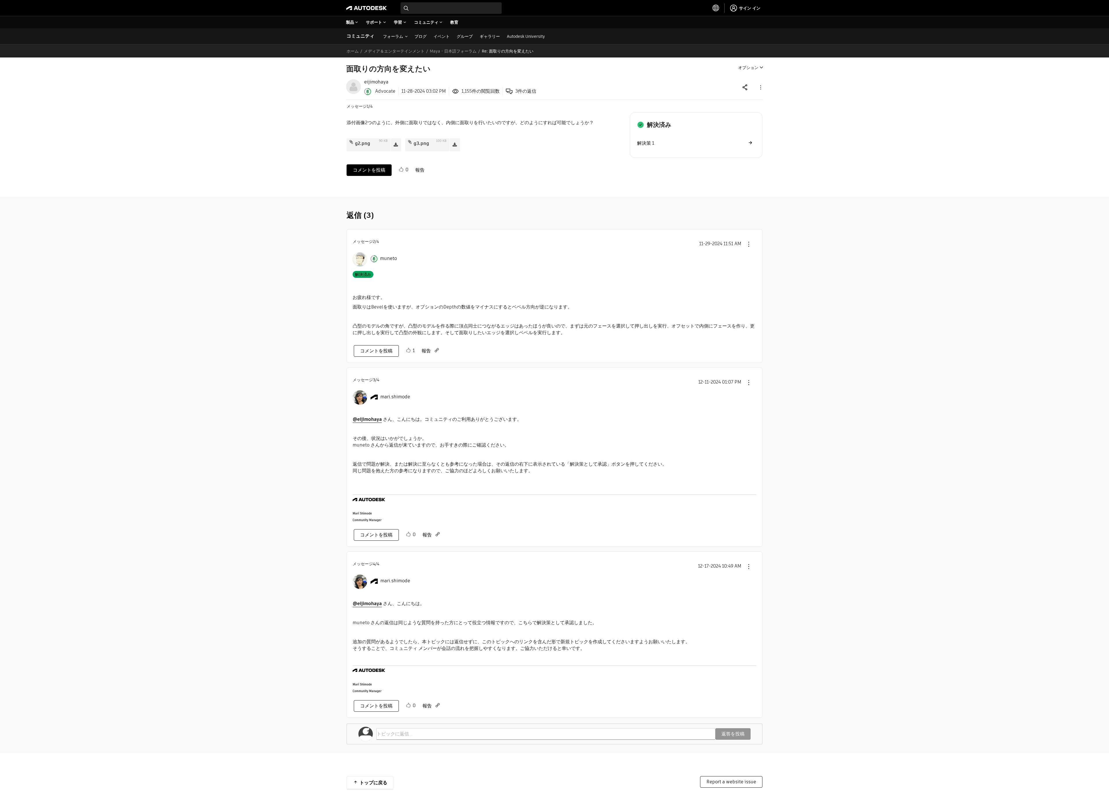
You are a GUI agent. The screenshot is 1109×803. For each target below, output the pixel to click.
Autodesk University (526, 36)
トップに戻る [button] (373, 782)
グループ (465, 36)
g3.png (421, 143)
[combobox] (451, 8)
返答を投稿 (733, 733)
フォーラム (393, 36)
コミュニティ (360, 36)
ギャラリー (490, 36)
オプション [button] (748, 67)
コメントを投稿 (369, 170)
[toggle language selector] (716, 8)
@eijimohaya (367, 419)
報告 (420, 170)
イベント (441, 36)
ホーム (353, 51)
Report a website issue (731, 781)
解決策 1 (645, 143)
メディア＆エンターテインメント (394, 51)
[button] (760, 87)
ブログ (420, 36)
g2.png (362, 143)
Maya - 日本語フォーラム (453, 51)
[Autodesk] (366, 8)
